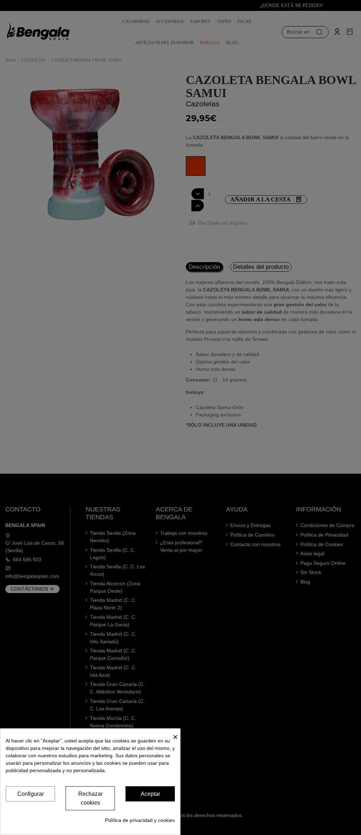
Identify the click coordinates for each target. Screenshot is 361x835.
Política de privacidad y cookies (140, 820)
